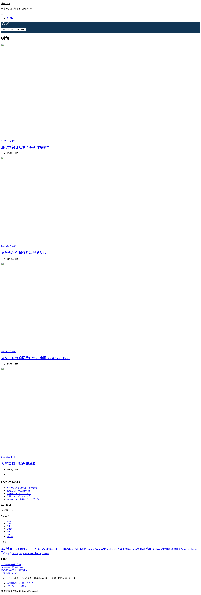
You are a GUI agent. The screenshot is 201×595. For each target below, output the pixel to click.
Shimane (165, 548)
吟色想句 (5, 3)
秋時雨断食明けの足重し (19, 493)
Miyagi (107, 549)
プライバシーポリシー (17, 586)
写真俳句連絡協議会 (11, 564)
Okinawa (140, 548)
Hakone (59, 549)
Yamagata (26, 554)
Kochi (83, 548)
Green (4, 246)
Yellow (10, 536)
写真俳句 (11, 140)
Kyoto (99, 548)
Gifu (48, 549)
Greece (53, 549)
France (40, 548)
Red (8, 534)
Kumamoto (90, 549)
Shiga (157, 549)
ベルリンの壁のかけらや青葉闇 (22, 488)
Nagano (122, 548)
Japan (72, 549)
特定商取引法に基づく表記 (20, 583)
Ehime (32, 549)
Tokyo (6, 553)
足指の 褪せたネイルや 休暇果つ (25, 147)
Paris (150, 548)
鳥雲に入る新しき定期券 (19, 496)
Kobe (77, 549)
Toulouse (15, 554)
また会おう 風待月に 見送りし (23, 253)
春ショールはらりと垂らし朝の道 (23, 499)
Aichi (3, 549)
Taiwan (194, 549)
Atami (10, 548)
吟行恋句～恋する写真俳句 (14, 570)
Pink (9, 531)
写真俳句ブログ (8, 573)
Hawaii (66, 549)
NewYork (131, 549)
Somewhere (185, 549)
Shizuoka (175, 548)
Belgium (20, 548)
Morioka (113, 549)
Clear (3, 140)
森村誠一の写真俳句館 (12, 567)
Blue (9, 521)
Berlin (27, 549)
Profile (10, 18)
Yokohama (35, 553)
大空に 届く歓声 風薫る (18, 463)
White (20, 554)
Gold (3, 457)
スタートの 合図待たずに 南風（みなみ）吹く (35, 358)
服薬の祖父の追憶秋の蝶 (19, 490)
